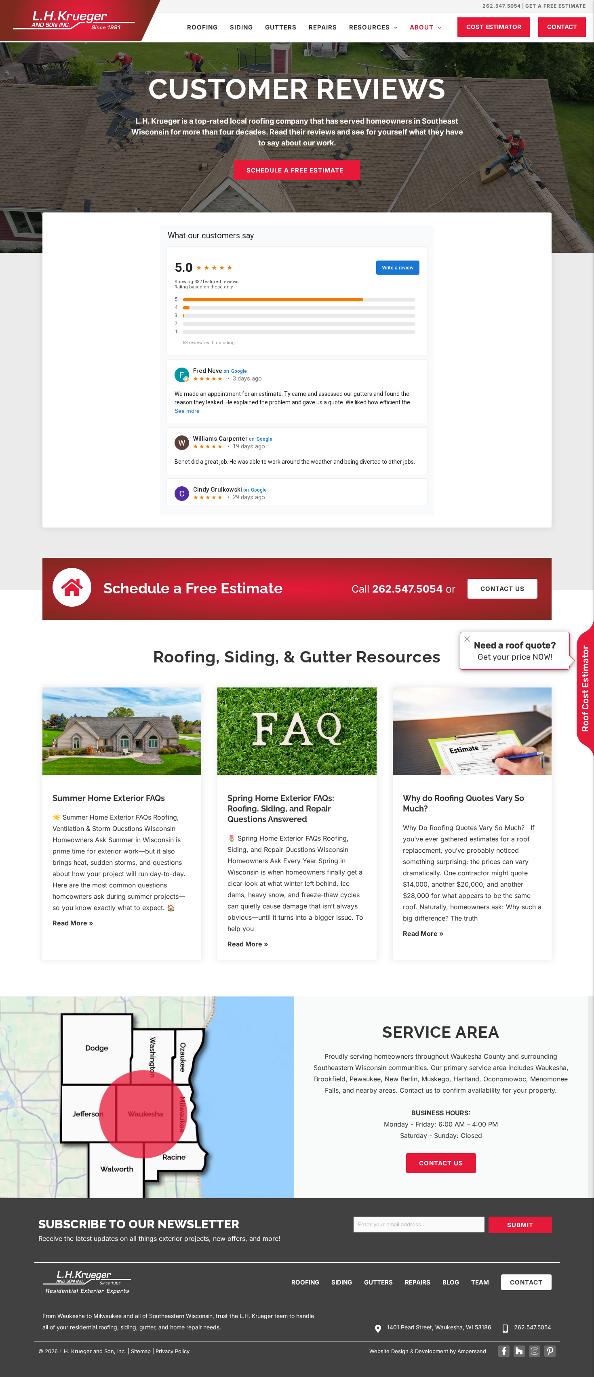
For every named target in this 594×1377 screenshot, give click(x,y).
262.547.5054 (501, 6)
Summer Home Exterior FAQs (109, 798)
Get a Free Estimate (555, 6)
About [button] (422, 27)
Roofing (202, 27)
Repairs (323, 27)
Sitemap (141, 1351)
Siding (241, 27)
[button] (394, 27)
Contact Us (441, 1163)
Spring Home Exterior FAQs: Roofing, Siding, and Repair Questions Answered (280, 808)
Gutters (281, 27)
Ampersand (471, 1351)
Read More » (73, 923)
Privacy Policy (173, 1351)
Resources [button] (369, 27)
